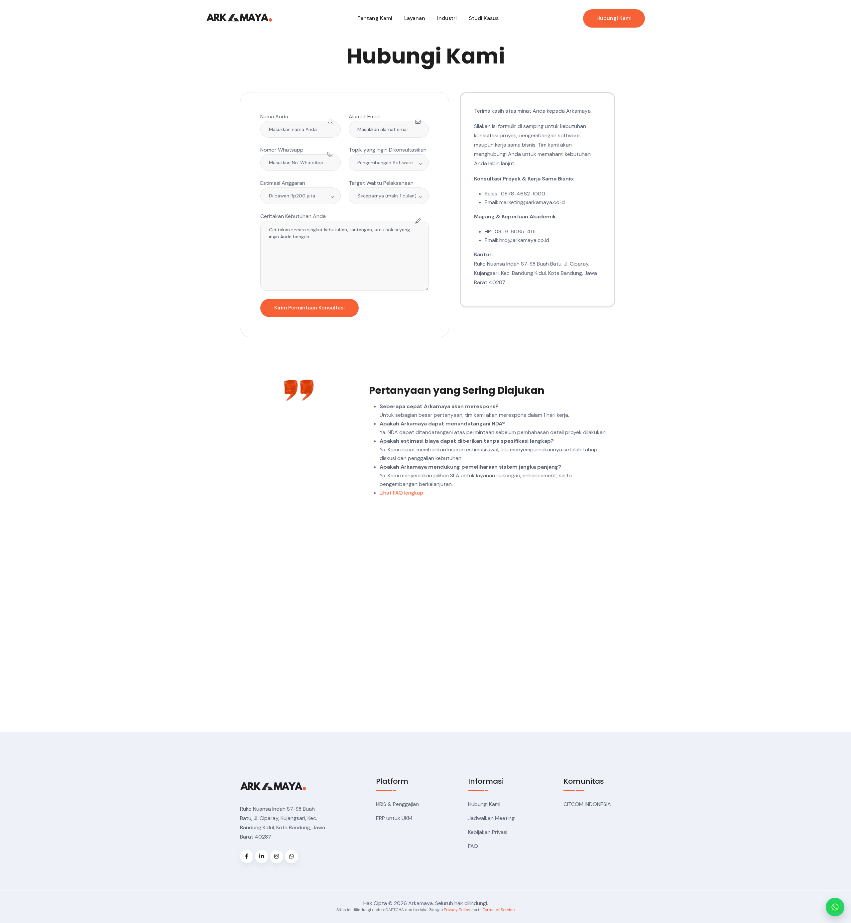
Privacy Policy (457, 909)
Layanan (414, 18)
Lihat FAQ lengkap (401, 492)
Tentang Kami (374, 18)
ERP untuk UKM (394, 818)
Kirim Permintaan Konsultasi (309, 307)
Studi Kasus (484, 18)
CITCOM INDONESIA (587, 804)
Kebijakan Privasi (487, 832)
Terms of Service (499, 909)
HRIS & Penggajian (397, 804)
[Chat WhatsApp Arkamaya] (835, 907)
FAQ (473, 846)
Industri (447, 18)
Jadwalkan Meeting (491, 818)
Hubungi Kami (614, 18)
